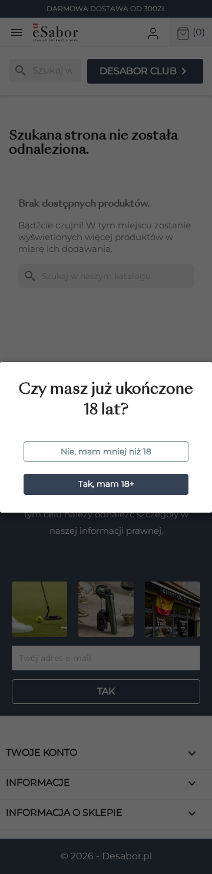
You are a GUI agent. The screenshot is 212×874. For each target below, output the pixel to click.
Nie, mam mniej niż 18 (106, 451)
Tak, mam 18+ (106, 483)
